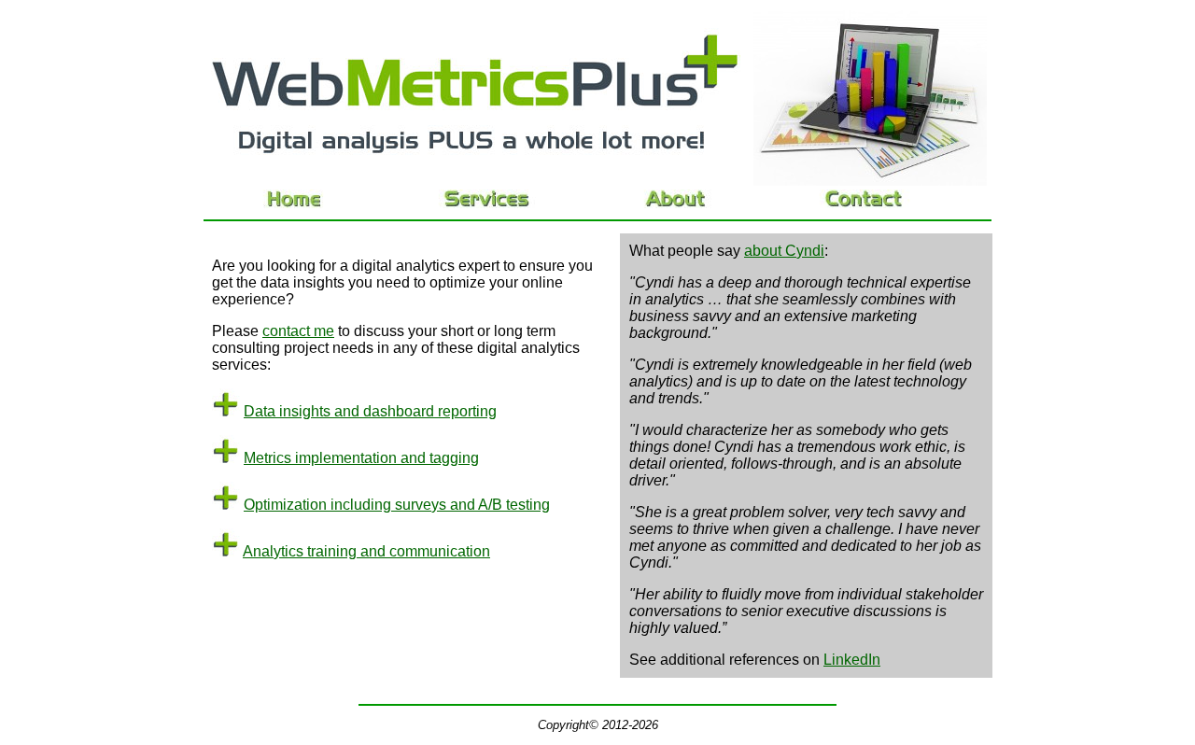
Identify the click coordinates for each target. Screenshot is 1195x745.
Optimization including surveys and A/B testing (397, 505)
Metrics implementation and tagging (361, 458)
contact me (298, 331)
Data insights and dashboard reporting (370, 411)
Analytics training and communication (366, 551)
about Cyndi (784, 251)
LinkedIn (851, 660)
